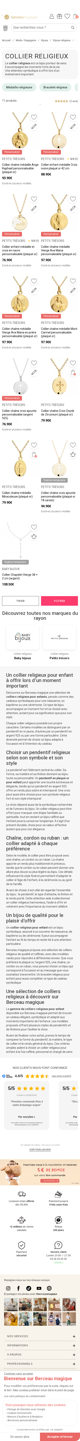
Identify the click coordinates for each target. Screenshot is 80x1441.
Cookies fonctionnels (19, 1413)
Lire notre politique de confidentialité (24, 1396)
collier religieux (49, 808)
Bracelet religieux (55, 87)
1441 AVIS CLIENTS (61, 1076)
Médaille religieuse (19, 87)
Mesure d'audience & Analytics (25, 1416)
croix (67, 790)
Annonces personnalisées (22, 1420)
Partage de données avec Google (26, 1409)
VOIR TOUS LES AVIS (40, 1149)
